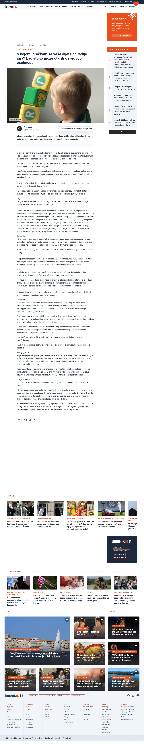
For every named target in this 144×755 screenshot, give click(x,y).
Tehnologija (106, 714)
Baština (85, 719)
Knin (27, 712)
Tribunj (28, 709)
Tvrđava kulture (88, 707)
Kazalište (86, 709)
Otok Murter (30, 719)
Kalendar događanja (121, 551)
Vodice (28, 707)
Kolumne (90, 7)
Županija (49, 7)
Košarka (66, 709)
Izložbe (85, 717)
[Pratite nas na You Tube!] (138, 695)
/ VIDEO (111, 611)
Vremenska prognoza (14, 719)
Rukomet (67, 712)
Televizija (48, 717)
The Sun (46, 186)
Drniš (27, 714)
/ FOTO (7, 611)
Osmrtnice (117, 547)
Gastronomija (106, 719)
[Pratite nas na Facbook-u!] (128, 695)
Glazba (47, 712)
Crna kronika (11, 722)
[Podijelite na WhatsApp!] (35, 420)
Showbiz (47, 707)
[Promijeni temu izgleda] (107, 7)
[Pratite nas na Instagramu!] (133, 695)
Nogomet (67, 707)
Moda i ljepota (106, 709)
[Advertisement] (122, 459)
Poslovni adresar (120, 558)
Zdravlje (104, 712)
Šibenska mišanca (126, 719)
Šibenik (9, 709)
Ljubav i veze (106, 724)
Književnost (86, 714)
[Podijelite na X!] (30, 420)
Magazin (81, 7)
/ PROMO (10, 496)
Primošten (29, 724)
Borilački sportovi (69, 714)
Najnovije (32, 7)
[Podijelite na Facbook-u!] (25, 420)
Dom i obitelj (42, 45)
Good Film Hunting (126, 714)
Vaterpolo (67, 717)
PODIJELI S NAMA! (122, 35)
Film (84, 712)
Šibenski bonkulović (127, 707)
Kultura (73, 7)
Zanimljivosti (106, 732)
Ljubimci (104, 729)
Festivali (47, 714)
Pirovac (28, 722)
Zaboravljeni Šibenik (127, 712)
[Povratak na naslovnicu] (11, 6)
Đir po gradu (11, 724)
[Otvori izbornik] (136, 3)
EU (7, 714)
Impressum (27, 738)
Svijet (8, 717)
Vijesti (40, 7)
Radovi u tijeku (119, 554)
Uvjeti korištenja (37, 738)
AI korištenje (67, 738)
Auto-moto (105, 717)
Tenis (65, 719)
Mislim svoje (124, 717)
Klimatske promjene (13, 727)
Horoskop (105, 727)
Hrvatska (10, 712)
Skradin (28, 717)
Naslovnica (20, 45)
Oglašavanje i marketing (53, 738)
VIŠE (122, 132)
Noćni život (48, 709)
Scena (57, 7)
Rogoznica (29, 727)
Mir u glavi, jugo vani (127, 709)
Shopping (105, 707)
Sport (64, 7)
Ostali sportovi (68, 722)
